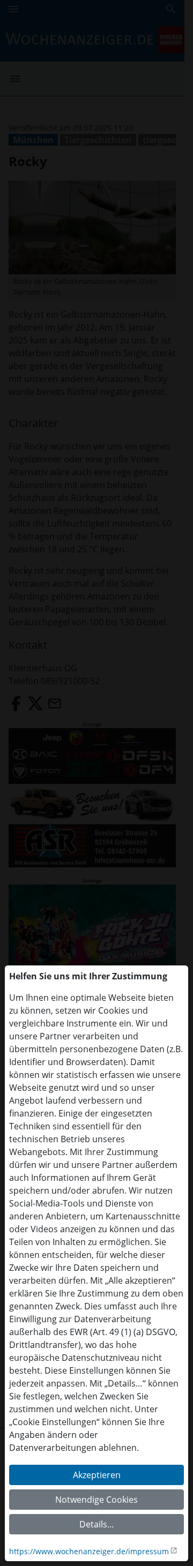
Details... (96, 1524)
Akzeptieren (97, 1475)
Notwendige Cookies (96, 1499)
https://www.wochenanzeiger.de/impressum (89, 1551)
